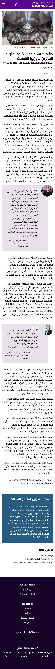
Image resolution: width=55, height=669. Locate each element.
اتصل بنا (27, 613)
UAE (11, 480)
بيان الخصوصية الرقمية (45, 654)
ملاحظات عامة (7, 654)
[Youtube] (19, 638)
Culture (37, 483)
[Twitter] (36, 638)
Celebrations (47, 483)
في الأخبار (27, 589)
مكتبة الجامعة (27, 618)
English (27, 622)
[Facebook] (52, 638)
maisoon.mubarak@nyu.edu (25, 562)
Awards (49, 480)
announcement (21, 480)
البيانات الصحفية (27, 594)
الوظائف (27, 608)
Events (24, 483)
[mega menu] (4, 4)
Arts (31, 483)
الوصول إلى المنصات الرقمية (24, 654)
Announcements (36, 480)
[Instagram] (3, 638)
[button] (16, 4)
